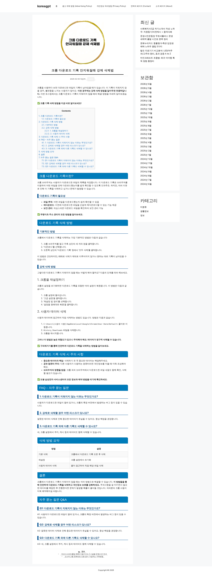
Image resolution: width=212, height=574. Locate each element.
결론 (42, 154)
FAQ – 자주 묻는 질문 (49, 139)
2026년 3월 (146, 96)
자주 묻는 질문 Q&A (48, 157)
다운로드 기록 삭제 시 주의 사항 (54, 136)
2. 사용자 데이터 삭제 (57, 133)
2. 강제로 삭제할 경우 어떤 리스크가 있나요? (63, 145)
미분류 (143, 207)
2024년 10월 (146, 167)
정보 (83, 551)
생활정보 (144, 211)
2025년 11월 (146, 113)
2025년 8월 (145, 125)
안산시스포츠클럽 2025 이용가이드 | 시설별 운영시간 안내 (84, 554)
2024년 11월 (146, 163)
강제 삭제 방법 (50, 128)
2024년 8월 (146, 175)
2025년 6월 (146, 134)
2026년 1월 (145, 105)
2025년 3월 (146, 146)
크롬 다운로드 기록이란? (50, 116)
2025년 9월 (146, 121)
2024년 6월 (146, 184)
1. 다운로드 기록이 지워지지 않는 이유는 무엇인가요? (67, 142)
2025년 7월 (145, 130)
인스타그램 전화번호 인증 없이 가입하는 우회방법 (84, 556)
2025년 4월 (146, 142)
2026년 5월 (146, 88)
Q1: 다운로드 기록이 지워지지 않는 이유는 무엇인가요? (68, 160)
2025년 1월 (145, 155)
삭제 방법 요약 (46, 151)
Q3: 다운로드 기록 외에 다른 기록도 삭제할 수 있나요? (68, 166)
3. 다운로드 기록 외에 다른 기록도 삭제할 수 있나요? (67, 148)
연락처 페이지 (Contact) (141, 6)
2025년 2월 (145, 150)
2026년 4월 (146, 92)
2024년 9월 (146, 171)
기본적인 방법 (50, 125)
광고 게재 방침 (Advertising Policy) (77, 6)
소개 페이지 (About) (164, 6)
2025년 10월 (146, 117)
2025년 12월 (146, 109)
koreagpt (44, 6)
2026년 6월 (146, 84)
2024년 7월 (146, 180)
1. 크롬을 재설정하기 (56, 130)
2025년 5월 (145, 138)
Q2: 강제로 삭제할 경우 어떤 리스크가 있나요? (64, 163)
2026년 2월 (146, 100)
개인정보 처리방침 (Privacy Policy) (111, 6)
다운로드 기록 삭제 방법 (50, 122)
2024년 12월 (146, 159)
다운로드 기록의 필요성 (54, 119)
